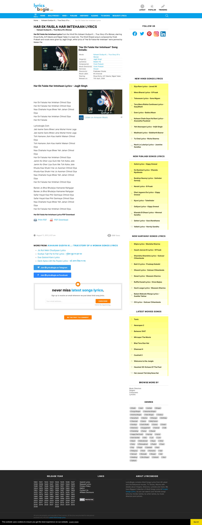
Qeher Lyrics (147, 221)
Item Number (135, 438)
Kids (145, 438)
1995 (41, 498)
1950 (57, 486)
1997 (51, 498)
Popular (152, 10)
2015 (62, 502)
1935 (62, 482)
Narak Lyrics (143, 186)
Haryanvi (84, 16)
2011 (41, 502)
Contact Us (84, 490)
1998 (57, 498)
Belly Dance (153, 421)
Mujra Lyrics (147, 244)
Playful (154, 444)
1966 (57, 490)
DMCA (82, 488)
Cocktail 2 (138, 355)
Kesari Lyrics (147, 276)
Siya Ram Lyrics (145, 86)
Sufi (161, 454)
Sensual (134, 454)
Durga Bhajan (135, 411)
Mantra (144, 418)
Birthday (164, 418)
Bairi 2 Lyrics (147, 264)
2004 (46, 500)
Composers (133, 392)
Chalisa (160, 415)
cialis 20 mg (4, 469)
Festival (156, 428)
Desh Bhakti (145, 424)
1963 (41, 490)
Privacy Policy (85, 486)
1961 (73, 488)
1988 (46, 496)
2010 (36, 502)
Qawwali (149, 447)
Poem (162, 444)
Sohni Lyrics (145, 164)
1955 (41, 488)
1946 (36, 486)
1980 (46, 494)
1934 (57, 482)
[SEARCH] (167, 15)
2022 (57, 505)
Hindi (64, 16)
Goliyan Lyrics (146, 206)
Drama (155, 424)
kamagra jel (41, 469)
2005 (52, 500)
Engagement (146, 428)
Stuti (164, 457)
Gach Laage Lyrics (150, 288)
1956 (46, 488)
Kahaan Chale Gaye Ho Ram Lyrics (149, 119)
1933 (52, 482)
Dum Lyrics (145, 112)
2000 (68, 498)
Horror (158, 434)
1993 (73, 496)
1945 (73, 484)
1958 (57, 488)
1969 (73, 490)
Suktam (133, 460)
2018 (36, 505)
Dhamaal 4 (138, 349)
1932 (46, 482)
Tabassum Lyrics (147, 98)
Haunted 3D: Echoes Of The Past (147, 367)
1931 (41, 482)
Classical (134, 421)
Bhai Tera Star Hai (141, 343)
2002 (36, 500)
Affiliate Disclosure (87, 492)
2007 (62, 500)
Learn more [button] (74, 522)
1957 (51, 488)
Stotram (155, 457)
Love (159, 438)
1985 (73, 494)
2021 (51, 505)
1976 (67, 492)
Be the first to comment (78, 317)
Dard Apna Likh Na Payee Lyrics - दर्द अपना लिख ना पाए (61, 261)
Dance (144, 421)
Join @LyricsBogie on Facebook (54, 275)
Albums (94, 16)
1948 (46, 486)
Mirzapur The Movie (142, 337)
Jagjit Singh (97, 59)
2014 (57, 502)
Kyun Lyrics (144, 200)
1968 (68, 490)
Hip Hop (149, 434)
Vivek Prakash (98, 64)
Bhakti (133, 408)
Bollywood (53, 16)
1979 (41, 494)
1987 (41, 496)
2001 (73, 498)
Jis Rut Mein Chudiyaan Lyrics (52, 250)
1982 (57, 494)
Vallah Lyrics (146, 227)
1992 (67, 496)
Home (42, 16)
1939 (41, 484)
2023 (62, 505)
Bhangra (154, 418)
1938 (36, 484)
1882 (36, 482)
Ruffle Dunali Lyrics (148, 282)
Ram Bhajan (149, 415)
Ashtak (149, 408)
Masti (133, 441)
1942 (57, 484)
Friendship (134, 431)
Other (161, 441)
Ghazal (95, 69)
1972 (46, 492)
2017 (73, 502)
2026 (36, 507)
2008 (68, 500)
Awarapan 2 (139, 325)
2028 (57, 507)
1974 (57, 492)
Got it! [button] (196, 522)
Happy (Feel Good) (137, 434)
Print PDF (42, 220)
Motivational (143, 441)
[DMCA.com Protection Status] (87, 500)
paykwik (33, 469)
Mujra (153, 441)
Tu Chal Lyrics (146, 139)
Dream (164, 424)
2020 (46, 505)
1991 (62, 496)
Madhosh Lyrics (148, 133)
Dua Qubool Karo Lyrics (49, 257)
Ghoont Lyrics (149, 270)
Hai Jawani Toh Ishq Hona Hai (146, 373)
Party (133, 444)
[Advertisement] (148, 57)
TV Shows (105, 16)
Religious (134, 451)
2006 (57, 500)
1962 (36, 490)
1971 (41, 492)
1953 (73, 486)
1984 (68, 494)
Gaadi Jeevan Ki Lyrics (147, 250)
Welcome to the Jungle (143, 361)
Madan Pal (97, 62)
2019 (41, 505)
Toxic (136, 319)
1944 (68, 484)
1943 (62, 484)
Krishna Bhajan (136, 415)
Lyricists (132, 394)
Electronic (134, 428)
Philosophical (143, 444)
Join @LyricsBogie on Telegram (54, 267)
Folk (165, 428)
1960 (68, 488)
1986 (36, 496)
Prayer (140, 447)
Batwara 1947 (140, 331)
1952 (67, 486)
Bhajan (158, 408)
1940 (46, 484)
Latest (142, 10)
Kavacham (134, 418)
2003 (41, 500)
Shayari (153, 454)
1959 (62, 488)
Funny (144, 431)
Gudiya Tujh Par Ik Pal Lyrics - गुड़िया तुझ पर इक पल (60, 254)
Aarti (141, 408)
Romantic (152, 451)
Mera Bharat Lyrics (146, 92)
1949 (52, 486)
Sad (161, 451)
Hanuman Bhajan (150, 411)
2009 (73, 500)
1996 (46, 498)
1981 (51, 494)
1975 (62, 492)
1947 (41, 486)
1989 (52, 496)
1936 (68, 482)
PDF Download (61, 220)
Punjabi (73, 16)
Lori (152, 438)
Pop (132, 447)
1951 (62, 486)
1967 (62, 490)
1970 (36, 492)
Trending (163, 10)
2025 (73, 505)
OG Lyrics (147, 302)
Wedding (134, 457)
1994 (36, 498)
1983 (62, 494)
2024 (68, 505)
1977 (73, 492)
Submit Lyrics (85, 482)
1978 (36, 494)
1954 (36, 488)
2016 (67, 502)
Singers (132, 390)
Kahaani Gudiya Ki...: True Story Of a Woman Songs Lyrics (83, 245)
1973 (51, 492)
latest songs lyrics (87, 290)
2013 (51, 502)
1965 (52, 490)
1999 (62, 498)
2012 (46, 502)
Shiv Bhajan (145, 457)
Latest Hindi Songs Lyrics (57, 517)
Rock (143, 451)
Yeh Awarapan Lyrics (148, 127)
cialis (11, 469)
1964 (46, 490)
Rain (157, 447)
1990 (57, 496)
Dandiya (134, 424)
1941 (51, 484)
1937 (73, 482)
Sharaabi (143, 454)
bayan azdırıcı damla (22, 469)
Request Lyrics (119, 16)
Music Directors (135, 388)
